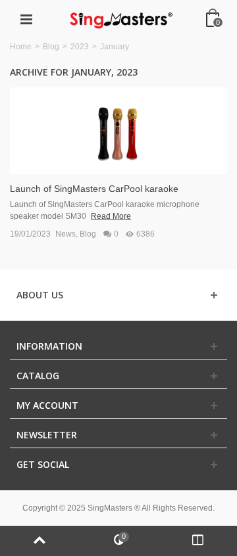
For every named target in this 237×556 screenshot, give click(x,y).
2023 (79, 46)
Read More (111, 216)
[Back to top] (39, 541)
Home (21, 46)
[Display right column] (197, 541)
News (65, 234)
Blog (51, 46)
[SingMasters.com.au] (120, 19)
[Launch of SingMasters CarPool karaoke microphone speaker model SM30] (118, 130)
